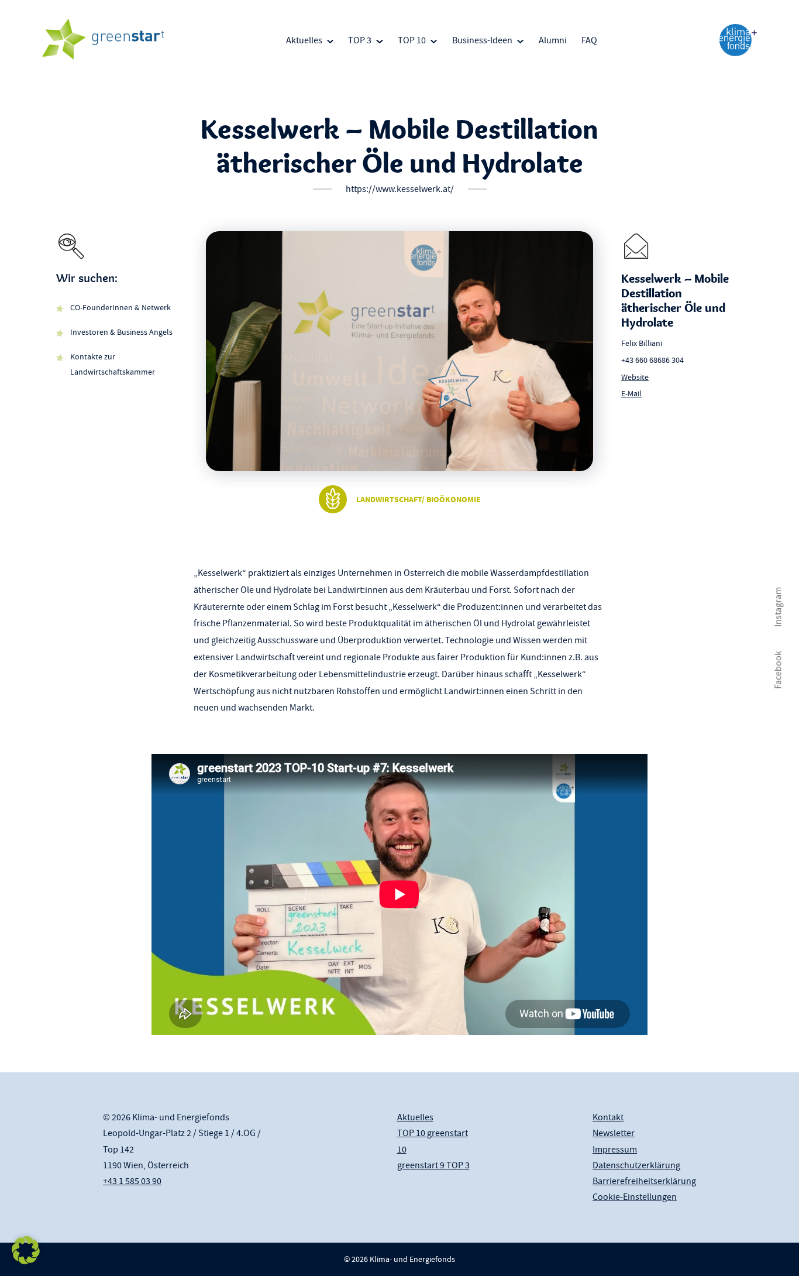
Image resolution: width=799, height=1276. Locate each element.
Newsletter (614, 1133)
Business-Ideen (482, 40)
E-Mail (631, 393)
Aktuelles (304, 40)
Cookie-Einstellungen (635, 1197)
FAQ (589, 40)
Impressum (615, 1149)
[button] (25, 1250)
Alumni (553, 40)
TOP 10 (412, 40)
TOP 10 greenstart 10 (432, 1141)
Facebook (778, 670)
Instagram (778, 607)
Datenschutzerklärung (636, 1165)
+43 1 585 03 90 (132, 1181)
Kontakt (608, 1117)
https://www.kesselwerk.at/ (400, 189)
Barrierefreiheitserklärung (644, 1181)
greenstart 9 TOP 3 (433, 1165)
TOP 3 (359, 40)
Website (635, 377)
